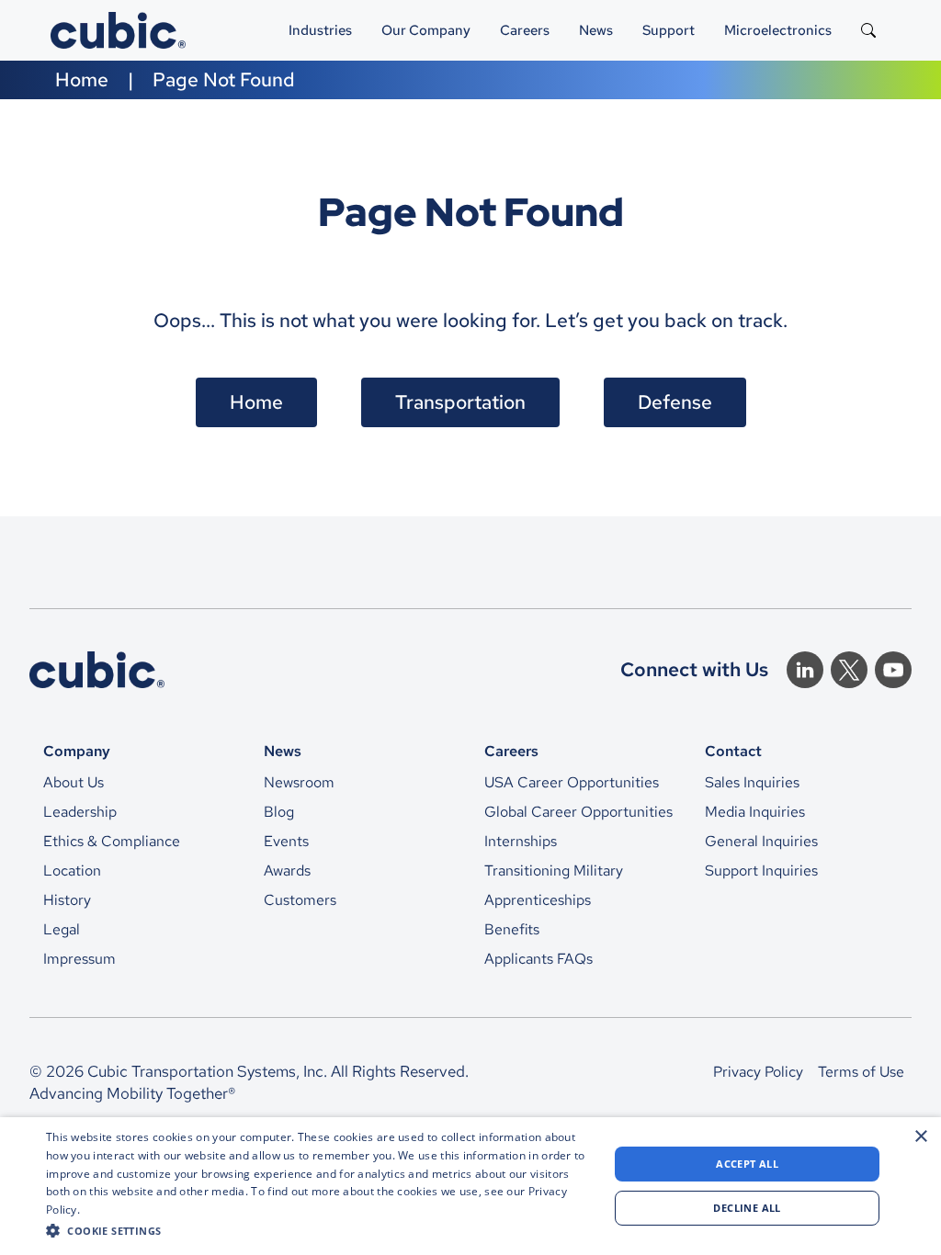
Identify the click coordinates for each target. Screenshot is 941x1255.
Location (72, 870)
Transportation (460, 402)
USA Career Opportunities (571, 782)
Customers (300, 900)
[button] (319, 1230)
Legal (61, 929)
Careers (525, 30)
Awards (287, 870)
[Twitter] (849, 669)
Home (81, 79)
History (67, 900)
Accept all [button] (747, 1163)
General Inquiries (761, 841)
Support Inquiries (761, 870)
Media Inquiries (755, 811)
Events (286, 841)
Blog (279, 811)
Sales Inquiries (752, 782)
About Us (73, 782)
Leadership (80, 811)
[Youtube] (893, 669)
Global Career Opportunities (578, 811)
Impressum (79, 958)
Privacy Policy (758, 1071)
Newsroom (299, 782)
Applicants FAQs (538, 958)
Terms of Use (861, 1071)
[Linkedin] (805, 669)
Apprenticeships (537, 900)
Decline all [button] (746, 1208)
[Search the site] (868, 30)
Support (668, 30)
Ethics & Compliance (111, 841)
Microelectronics (778, 30)
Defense (675, 402)
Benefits (511, 929)
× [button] (920, 1137)
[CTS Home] (96, 669)
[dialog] (470, 1186)
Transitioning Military (553, 870)
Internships (520, 841)
